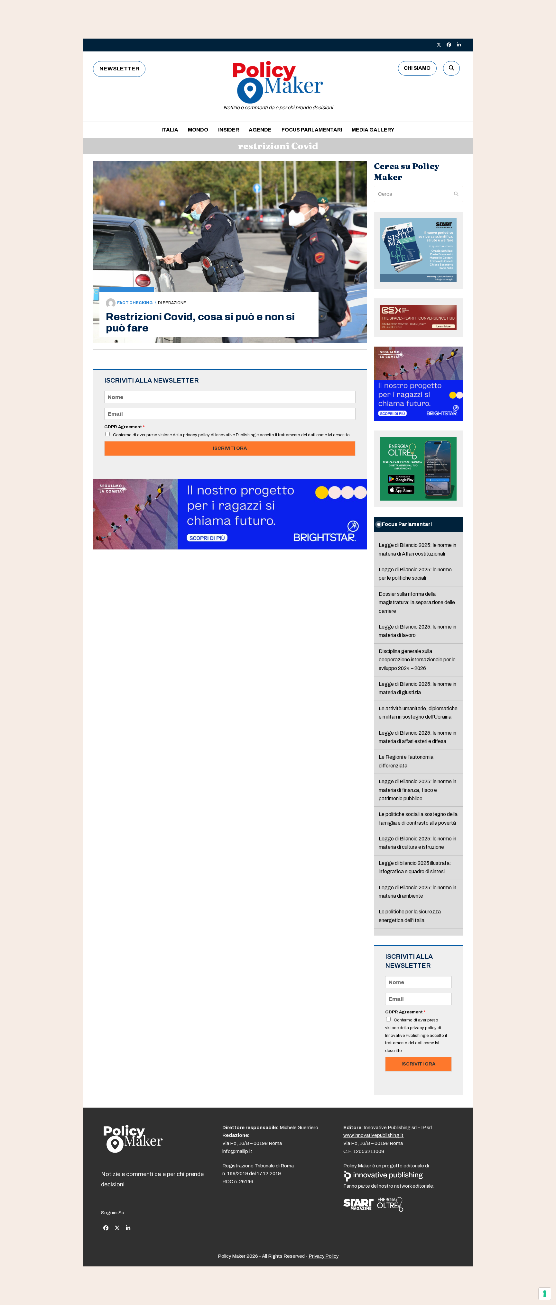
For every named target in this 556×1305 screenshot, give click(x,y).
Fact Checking (135, 303)
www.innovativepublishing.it (373, 1135)
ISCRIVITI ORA (230, 448)
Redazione (174, 303)
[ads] (230, 547)
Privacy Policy (323, 1256)
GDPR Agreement (124, 427)
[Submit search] (456, 194)
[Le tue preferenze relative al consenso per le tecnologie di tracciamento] (545, 1294)
